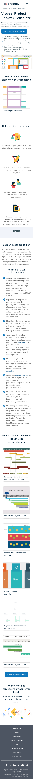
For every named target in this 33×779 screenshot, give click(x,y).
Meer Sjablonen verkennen (16, 675)
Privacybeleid (24, 770)
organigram (21, 342)
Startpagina (5, 8)
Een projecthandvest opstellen (14, 31)
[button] (27, 4)
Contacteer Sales (16, 756)
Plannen (16, 732)
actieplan (10, 371)
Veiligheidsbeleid (16, 771)
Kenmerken (17, 736)
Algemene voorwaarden (11, 770)
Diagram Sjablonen (16, 740)
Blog (16, 744)
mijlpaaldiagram (21, 375)
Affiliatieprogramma (16, 748)
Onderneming (16, 752)
